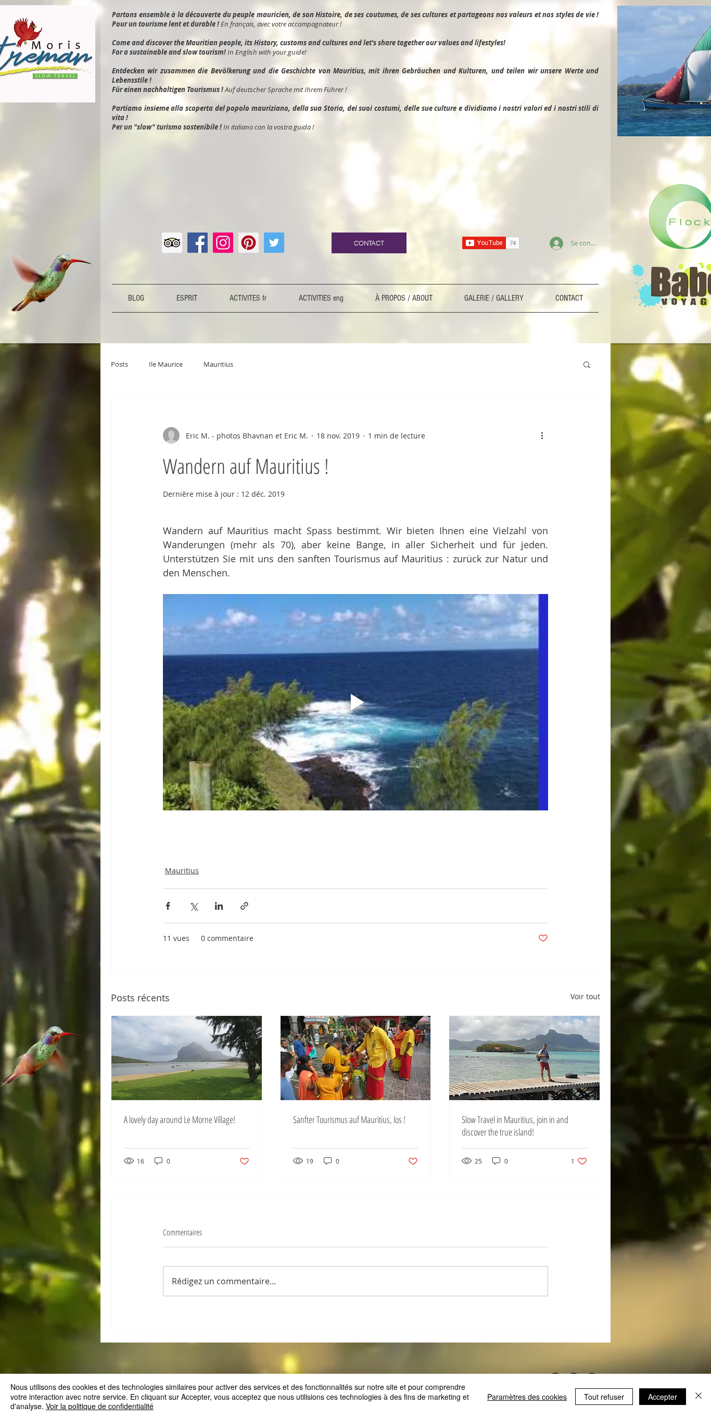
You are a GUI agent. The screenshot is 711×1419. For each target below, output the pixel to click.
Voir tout (585, 996)
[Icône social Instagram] (223, 243)
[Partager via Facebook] (168, 906)
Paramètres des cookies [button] (527, 1396)
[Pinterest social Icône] (248, 243)
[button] (587, 364)
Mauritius (218, 364)
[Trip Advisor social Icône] (172, 243)
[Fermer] (698, 1396)
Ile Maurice (166, 364)
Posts (119, 364)
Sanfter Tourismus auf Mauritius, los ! (349, 1119)
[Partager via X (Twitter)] (193, 906)
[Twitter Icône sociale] (274, 243)
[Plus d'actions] (542, 435)
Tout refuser (604, 1396)
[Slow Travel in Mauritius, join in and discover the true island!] (524, 1058)
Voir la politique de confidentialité (100, 1406)
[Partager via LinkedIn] (219, 906)
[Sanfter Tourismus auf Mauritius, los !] (356, 1058)
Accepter (662, 1396)
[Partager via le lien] (244, 906)
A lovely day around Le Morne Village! (179, 1119)
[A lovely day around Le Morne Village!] (186, 1058)
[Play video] (355, 702)
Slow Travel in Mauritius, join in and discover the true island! (515, 1125)
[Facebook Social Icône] (197, 243)
